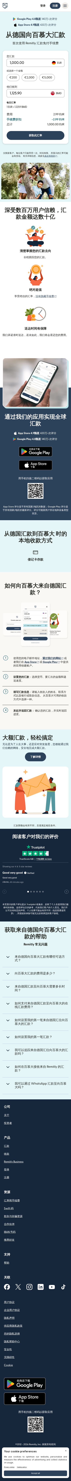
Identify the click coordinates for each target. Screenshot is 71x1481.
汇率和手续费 (12, 1200)
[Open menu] (65, 5)
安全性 (8, 1349)
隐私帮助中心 (12, 1341)
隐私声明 (9, 1318)
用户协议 (9, 1302)
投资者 (8, 1123)
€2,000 (29, 77)
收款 (6, 1154)
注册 (55, 5)
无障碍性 (9, 1357)
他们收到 (12, 86)
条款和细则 (50, 156)
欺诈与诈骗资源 (13, 1216)
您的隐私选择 (12, 1333)
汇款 (6, 1146)
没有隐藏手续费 (46, 296)
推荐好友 (9, 1240)
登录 (43, 5)
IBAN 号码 (10, 1232)
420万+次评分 (37, 25)
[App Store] (35, 465)
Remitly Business (13, 1161)
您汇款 (11, 56)
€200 (13, 77)
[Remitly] (5, 6)
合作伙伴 (9, 1224)
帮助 (6, 1263)
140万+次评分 (37, 19)
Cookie (8, 1365)
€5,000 (47, 77)
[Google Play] (35, 451)
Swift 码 (9, 1208)
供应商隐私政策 (13, 1326)
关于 (6, 1115)
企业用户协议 (12, 1310)
